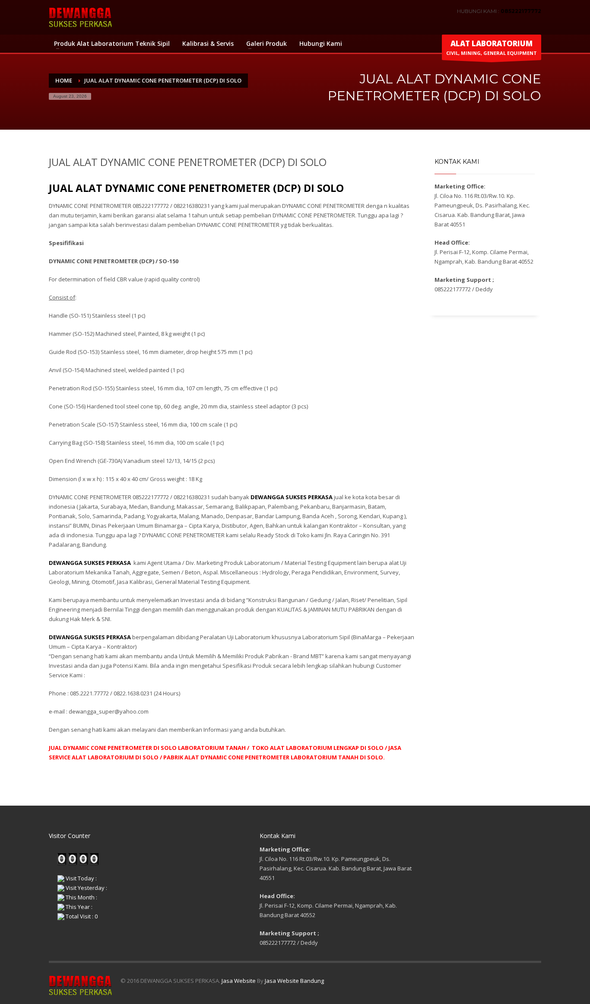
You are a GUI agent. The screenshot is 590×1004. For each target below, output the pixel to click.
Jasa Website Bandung (294, 981)
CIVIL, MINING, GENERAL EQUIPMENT (491, 47)
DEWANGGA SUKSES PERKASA (90, 563)
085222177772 (521, 11)
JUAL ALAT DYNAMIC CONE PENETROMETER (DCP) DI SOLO (196, 188)
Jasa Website (239, 981)
